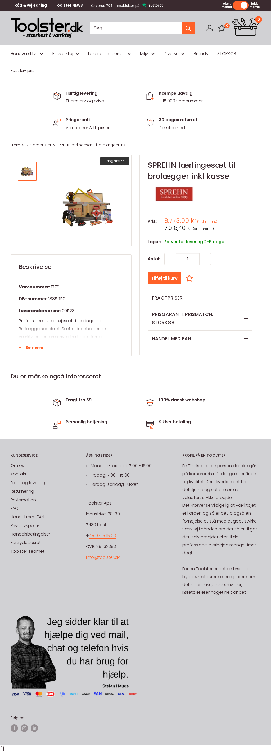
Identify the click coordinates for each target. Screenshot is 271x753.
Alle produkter (38, 145)
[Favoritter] (222, 28)
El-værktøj (62, 54)
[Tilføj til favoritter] (190, 278)
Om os (17, 465)
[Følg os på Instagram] (24, 728)
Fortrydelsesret (26, 542)
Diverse (171, 54)
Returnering (22, 491)
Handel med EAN (27, 517)
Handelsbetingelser (30, 534)
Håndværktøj (24, 54)
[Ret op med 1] (205, 259)
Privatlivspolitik (25, 526)
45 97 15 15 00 (102, 536)
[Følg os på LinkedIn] (34, 728)
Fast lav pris (22, 70)
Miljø (144, 54)
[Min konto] (209, 28)
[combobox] (136, 28)
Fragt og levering (28, 483)
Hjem (15, 145)
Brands (201, 54)
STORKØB (226, 54)
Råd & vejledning (31, 5)
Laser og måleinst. (106, 54)
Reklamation (23, 500)
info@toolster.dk (103, 557)
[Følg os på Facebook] (14, 728)
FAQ (15, 508)
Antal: (154, 259)
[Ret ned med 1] (170, 259)
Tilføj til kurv (164, 278)
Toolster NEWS (69, 5)
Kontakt (18, 474)
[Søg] (188, 28)
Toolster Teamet (27, 551)
